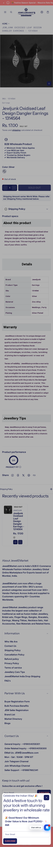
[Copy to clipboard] (46, 821)
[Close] (46, 797)
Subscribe (10, 841)
